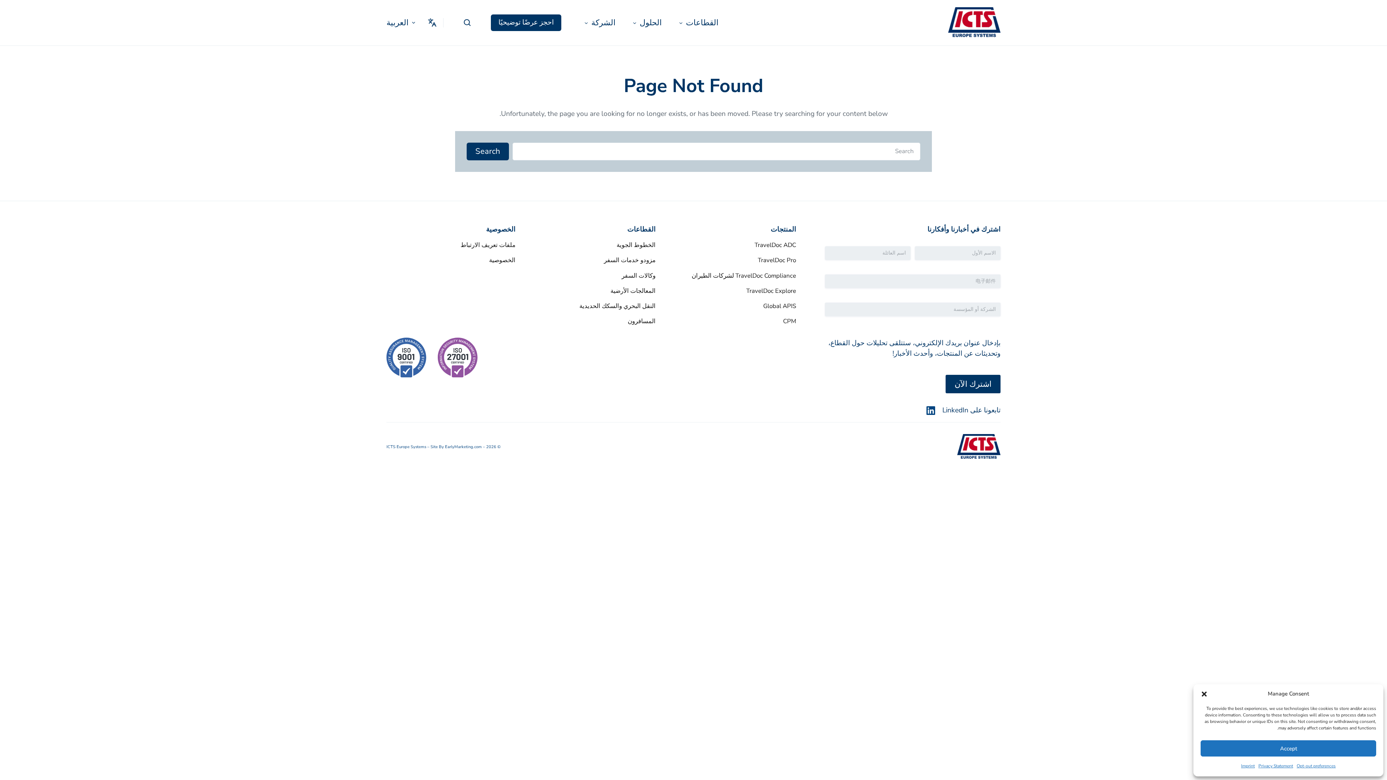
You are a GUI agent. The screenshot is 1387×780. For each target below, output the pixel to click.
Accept (1288, 748)
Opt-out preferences (1316, 766)
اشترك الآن (973, 384)
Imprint (1248, 766)
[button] (1204, 694)
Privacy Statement (1275, 766)
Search (487, 151)
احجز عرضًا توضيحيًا (526, 22)
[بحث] (467, 22)
